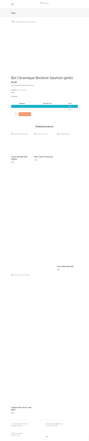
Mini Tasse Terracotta (43, 157)
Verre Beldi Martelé (65, 266)
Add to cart (25, 114)
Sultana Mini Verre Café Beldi (21, 408)
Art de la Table (21, 90)
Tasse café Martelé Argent (19, 158)
